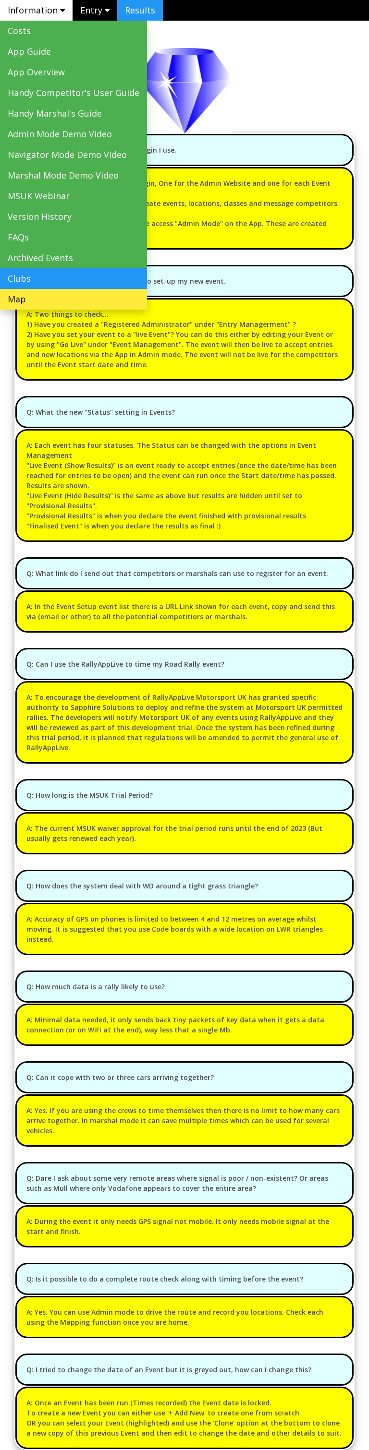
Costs (19, 30)
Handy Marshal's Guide (55, 113)
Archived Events (40, 258)
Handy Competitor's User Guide (73, 92)
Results (140, 10)
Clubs (19, 278)
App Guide (29, 51)
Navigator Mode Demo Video (67, 154)
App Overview (36, 72)
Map (17, 299)
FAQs (18, 237)
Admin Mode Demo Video (60, 134)
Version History (40, 216)
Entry (92, 10)
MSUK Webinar (39, 196)
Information (34, 10)
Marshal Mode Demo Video (63, 175)
